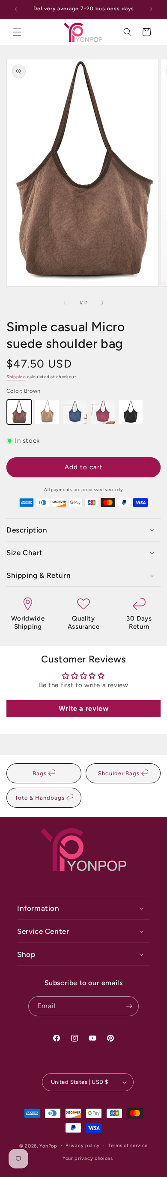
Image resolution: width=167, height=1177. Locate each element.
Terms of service (128, 1145)
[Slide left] (64, 302)
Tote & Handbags (40, 797)
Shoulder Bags (119, 773)
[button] (17, 32)
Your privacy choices (88, 1158)
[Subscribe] (128, 1006)
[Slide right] (102, 302)
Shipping (16, 377)
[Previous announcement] (15, 9)
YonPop (48, 1145)
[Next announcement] (151, 9)
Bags (40, 773)
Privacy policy (83, 1145)
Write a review (83, 708)
